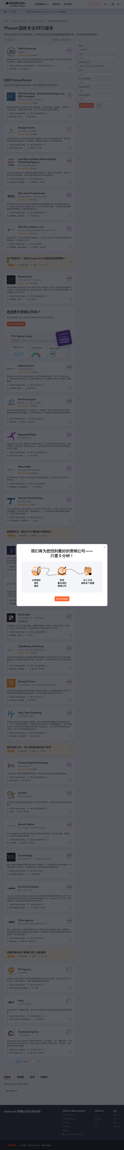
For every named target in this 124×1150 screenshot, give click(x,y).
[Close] (104, 547)
